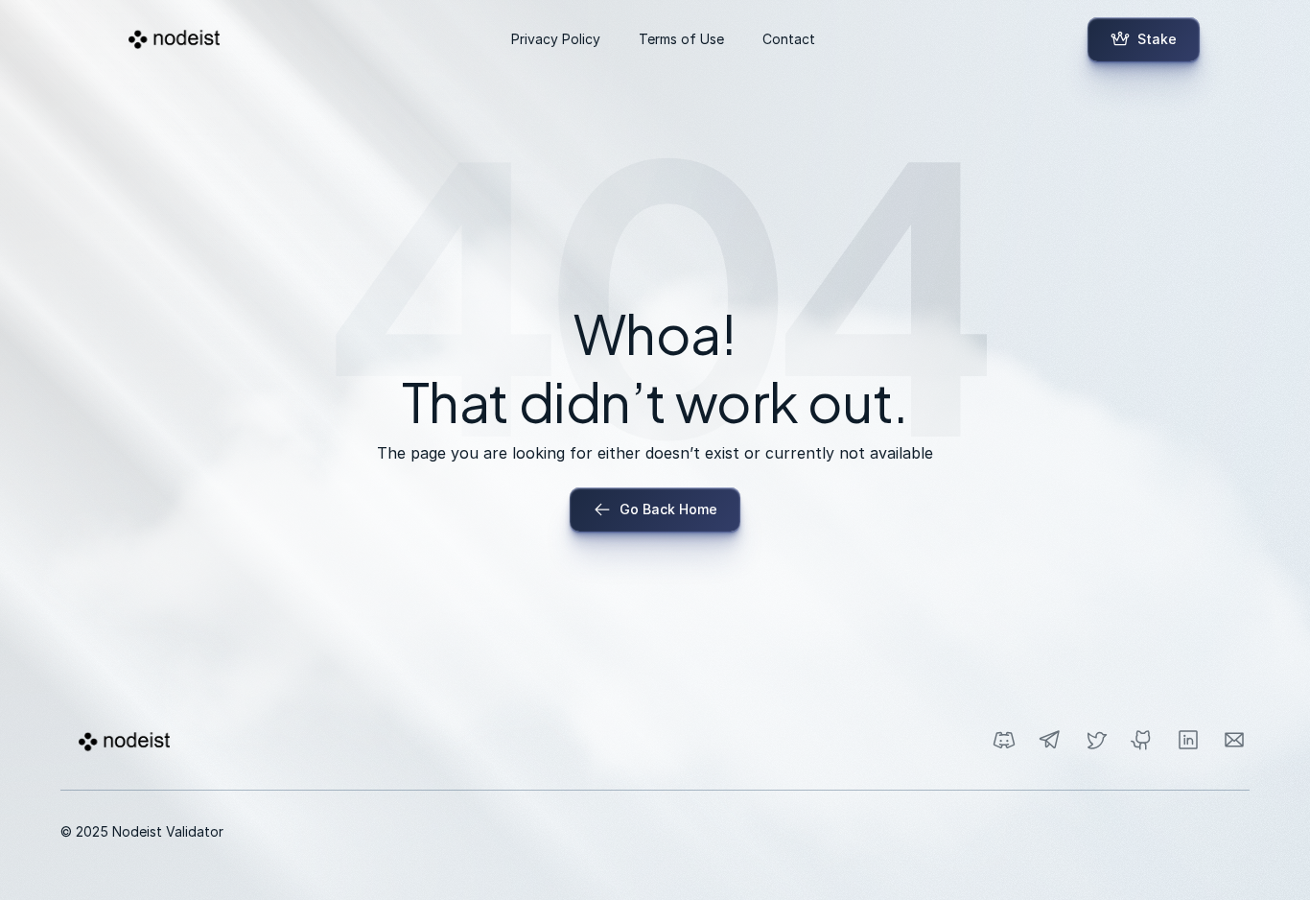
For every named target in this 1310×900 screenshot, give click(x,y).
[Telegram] (1050, 739)
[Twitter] (1096, 739)
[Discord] (1004, 739)
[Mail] (1234, 739)
